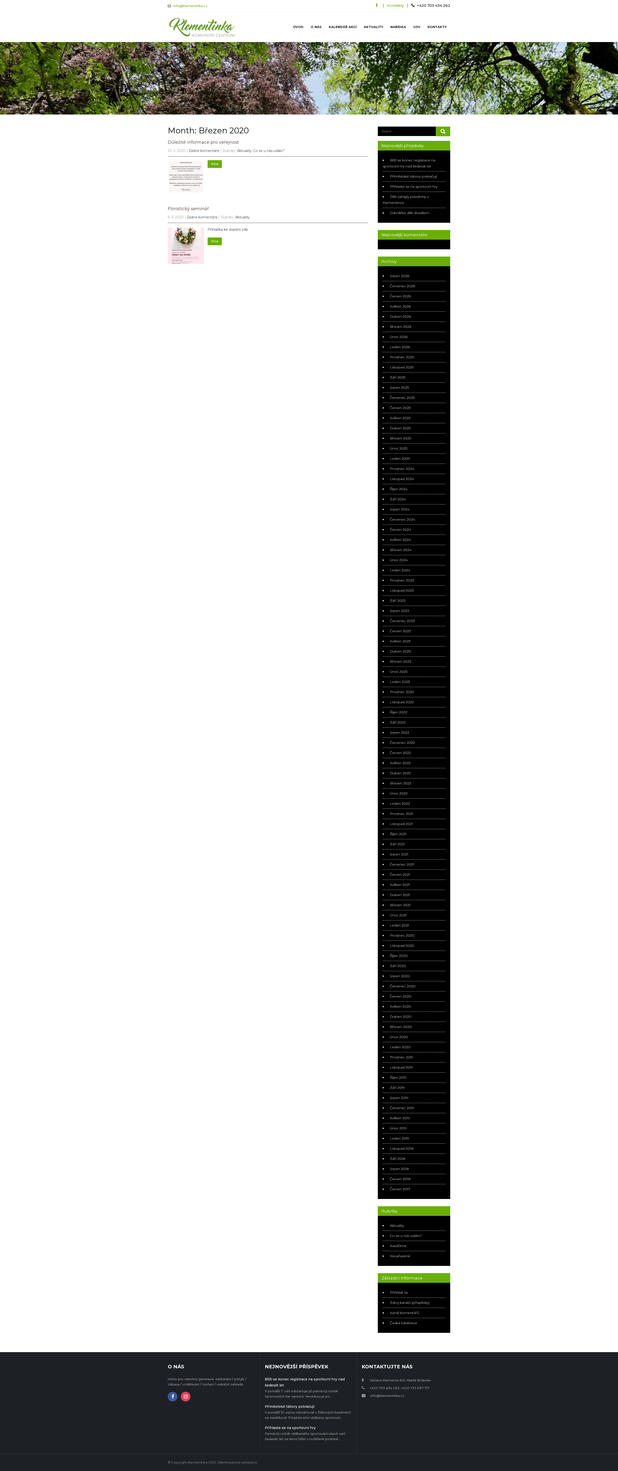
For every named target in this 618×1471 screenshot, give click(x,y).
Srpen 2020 (400, 976)
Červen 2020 (400, 996)
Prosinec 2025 (402, 357)
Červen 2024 (400, 529)
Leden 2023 (400, 682)
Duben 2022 (400, 773)
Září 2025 (397, 377)
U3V (416, 27)
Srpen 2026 (399, 276)
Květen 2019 (400, 1118)
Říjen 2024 (398, 489)
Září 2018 (397, 1158)
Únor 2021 (398, 915)
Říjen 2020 (399, 956)
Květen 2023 (400, 641)
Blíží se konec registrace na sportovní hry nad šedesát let (305, 1382)
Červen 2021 (400, 874)
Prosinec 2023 (402, 580)
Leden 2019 (399, 1138)
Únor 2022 (398, 793)
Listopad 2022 (402, 702)
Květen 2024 (400, 540)
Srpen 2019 (399, 1098)
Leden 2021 (399, 925)
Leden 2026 (400, 347)
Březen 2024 (401, 550)
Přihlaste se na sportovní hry (413, 186)
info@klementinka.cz (190, 6)
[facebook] (376, 5)
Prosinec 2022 (402, 692)
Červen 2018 (400, 1179)
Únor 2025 (398, 448)
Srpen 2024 (399, 509)
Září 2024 (398, 499)
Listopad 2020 (402, 945)
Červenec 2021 (402, 864)
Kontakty (395, 5)
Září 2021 (397, 844)
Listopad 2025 (402, 367)
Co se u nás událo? (269, 151)
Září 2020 (398, 966)
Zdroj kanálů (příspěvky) (409, 1302)
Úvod (298, 27)
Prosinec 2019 (401, 1057)
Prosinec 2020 (402, 935)
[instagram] (185, 1396)
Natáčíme (398, 1246)
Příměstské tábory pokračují (413, 176)
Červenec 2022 (402, 742)
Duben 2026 (400, 316)
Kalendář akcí (343, 27)
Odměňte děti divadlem (409, 213)
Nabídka (398, 27)
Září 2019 (397, 1087)
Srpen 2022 (399, 732)
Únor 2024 (399, 560)
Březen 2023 (400, 661)
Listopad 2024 (402, 479)
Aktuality (373, 27)
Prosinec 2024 (402, 468)
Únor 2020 (399, 1037)
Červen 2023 (400, 631)
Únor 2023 (398, 671)
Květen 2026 (400, 306)
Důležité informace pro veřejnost (203, 142)
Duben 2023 (400, 651)
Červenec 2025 (402, 397)
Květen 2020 (400, 1006)
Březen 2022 (400, 783)
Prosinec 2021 (401, 813)
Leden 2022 (400, 803)
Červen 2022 (400, 753)
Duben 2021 (400, 895)
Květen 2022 (400, 763)
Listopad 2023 (402, 590)
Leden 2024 (400, 570)
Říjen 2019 (398, 1077)
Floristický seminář (188, 208)
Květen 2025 (400, 418)
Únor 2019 (398, 1128)
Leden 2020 (400, 1047)
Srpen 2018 (399, 1169)
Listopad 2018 (402, 1148)
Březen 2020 (401, 1027)
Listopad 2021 (401, 824)
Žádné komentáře (204, 151)
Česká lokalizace (403, 1323)
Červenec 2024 (402, 519)
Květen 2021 (400, 885)
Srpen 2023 (399, 611)
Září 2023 (398, 600)
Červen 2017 (400, 1189)
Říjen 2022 (398, 712)
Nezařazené (400, 1256)
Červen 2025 (400, 408)
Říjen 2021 (398, 834)
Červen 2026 (400, 296)
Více (214, 164)
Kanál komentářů (404, 1313)
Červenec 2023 (402, 621)
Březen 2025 (400, 438)
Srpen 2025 (399, 387)
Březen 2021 (400, 905)
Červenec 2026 (402, 286)
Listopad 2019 (401, 1067)
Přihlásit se (399, 1292)
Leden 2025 (400, 458)
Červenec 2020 (402, 986)
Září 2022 (398, 722)
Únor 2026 (398, 337)
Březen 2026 (400, 326)
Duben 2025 (400, 428)
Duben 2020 (400, 1016)
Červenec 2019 (402, 1108)
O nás (316, 27)
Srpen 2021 (399, 854)
